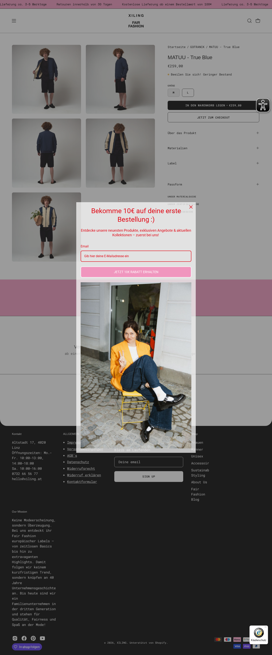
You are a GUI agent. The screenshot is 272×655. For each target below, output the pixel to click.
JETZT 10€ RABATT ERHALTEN (136, 272)
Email (85, 246)
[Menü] (265, 628)
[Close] (191, 207)
